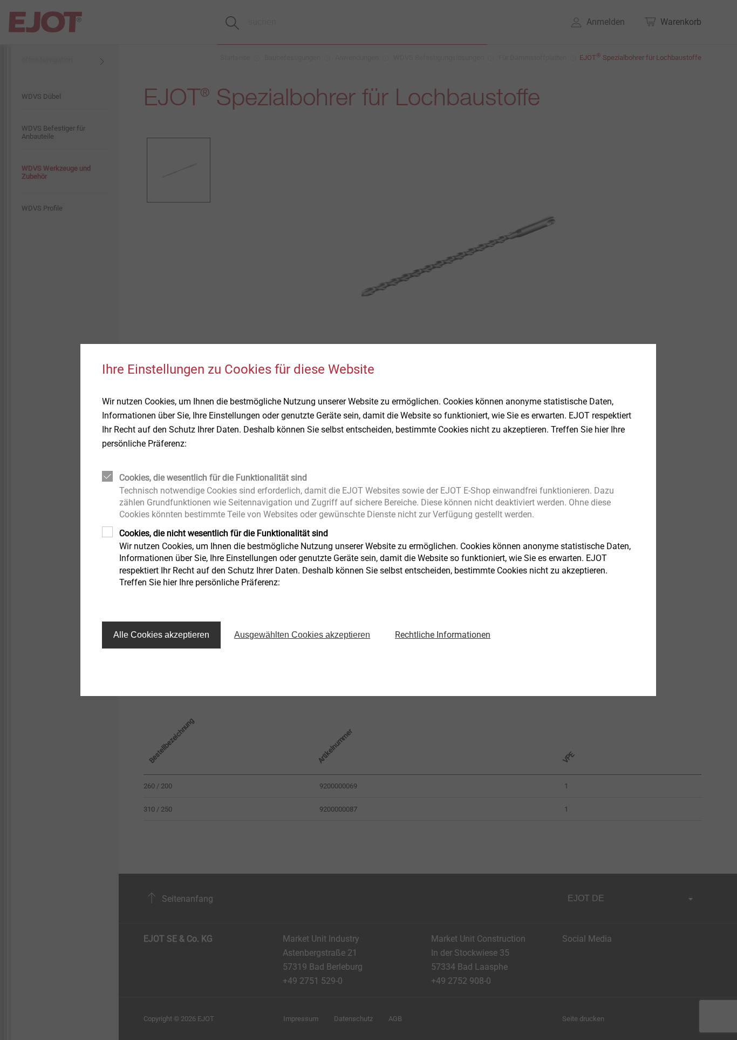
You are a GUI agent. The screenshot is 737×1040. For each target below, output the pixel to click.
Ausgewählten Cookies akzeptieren (302, 634)
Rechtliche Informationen (442, 635)
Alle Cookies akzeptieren (161, 634)
